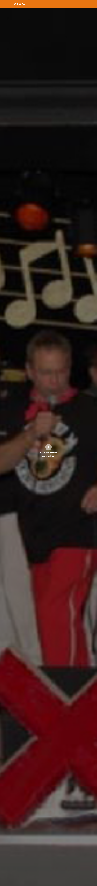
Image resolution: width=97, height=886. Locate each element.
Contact (81, 4)
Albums (68, 4)
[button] (71, 4)
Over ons (75, 4)
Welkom (62, 4)
